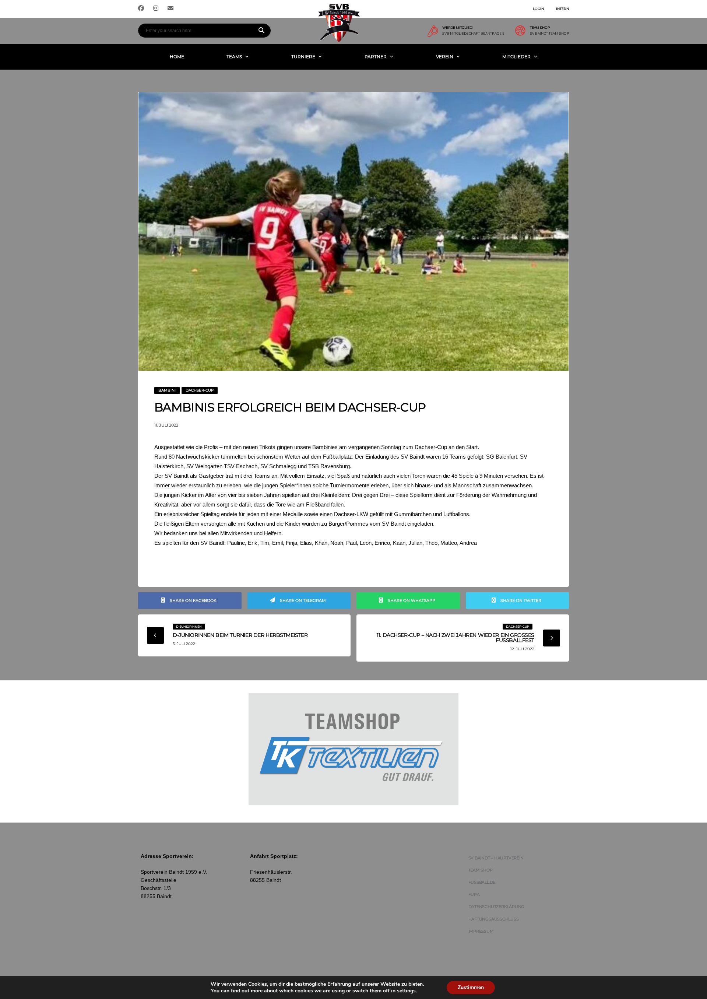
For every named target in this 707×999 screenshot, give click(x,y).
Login (538, 9)
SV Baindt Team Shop (549, 33)
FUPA (474, 894)
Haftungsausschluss (493, 919)
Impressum (481, 931)
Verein (444, 56)
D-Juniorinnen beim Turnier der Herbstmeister (240, 635)
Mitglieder (516, 56)
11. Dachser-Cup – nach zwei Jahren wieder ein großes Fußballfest (455, 638)
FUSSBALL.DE (482, 882)
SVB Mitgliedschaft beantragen (473, 33)
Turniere (303, 56)
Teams (234, 56)
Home (177, 56)
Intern (562, 9)
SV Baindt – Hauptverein (496, 857)
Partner (376, 56)
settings (406, 991)
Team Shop (480, 870)
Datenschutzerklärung (496, 906)
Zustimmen (471, 987)
